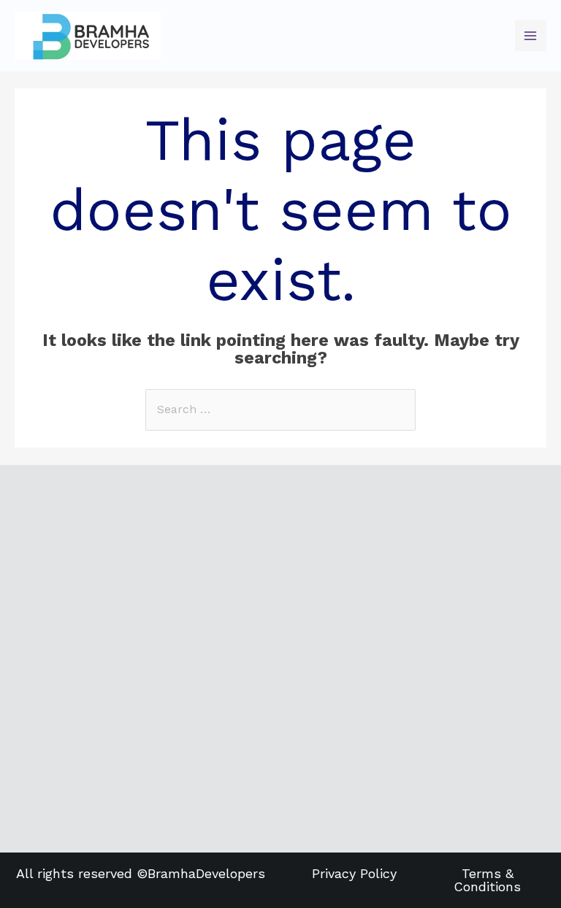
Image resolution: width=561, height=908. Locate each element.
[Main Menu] (530, 35)
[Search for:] (280, 409)
